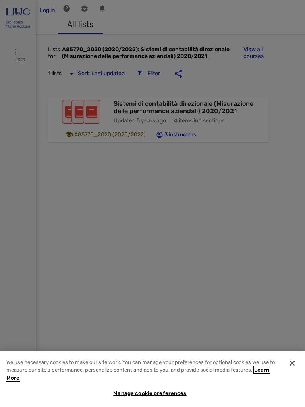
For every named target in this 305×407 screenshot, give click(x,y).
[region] (152, 379)
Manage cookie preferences (149, 393)
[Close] (292, 363)
